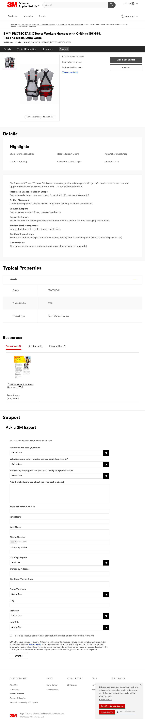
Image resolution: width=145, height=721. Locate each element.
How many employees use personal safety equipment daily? (41, 471)
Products (12, 16)
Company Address (20, 569)
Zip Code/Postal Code (21, 579)
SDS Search (72, 685)
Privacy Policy (35, 645)
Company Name (18, 547)
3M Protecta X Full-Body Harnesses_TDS (20, 386)
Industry (14, 611)
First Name (15, 517)
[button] (126, 712)
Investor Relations (17, 694)
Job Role (14, 622)
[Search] (112, 5)
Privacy (28, 714)
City (12, 601)
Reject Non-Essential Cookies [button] (112, 706)
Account (130, 16)
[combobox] (13, 542)
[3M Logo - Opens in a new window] (23, 5)
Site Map (95, 689)
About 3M (14, 685)
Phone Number (17, 537)
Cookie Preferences (56, 714)
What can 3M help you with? (25, 448)
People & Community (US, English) (24, 702)
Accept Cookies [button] (107, 712)
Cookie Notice (105, 700)
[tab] (13, 346)
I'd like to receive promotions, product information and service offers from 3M (54, 636)
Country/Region (18, 557)
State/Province (18, 589)
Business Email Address (22, 507)
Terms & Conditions (40, 714)
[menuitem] (7, 49)
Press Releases (52, 689)
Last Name (15, 527)
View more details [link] (70, 72)
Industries (28, 16)
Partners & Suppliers (18, 698)
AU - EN (127, 4)
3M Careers (15, 689)
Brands (42, 16)
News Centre (51, 685)
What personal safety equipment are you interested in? (39, 459)
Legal (22, 714)
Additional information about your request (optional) (37, 482)
